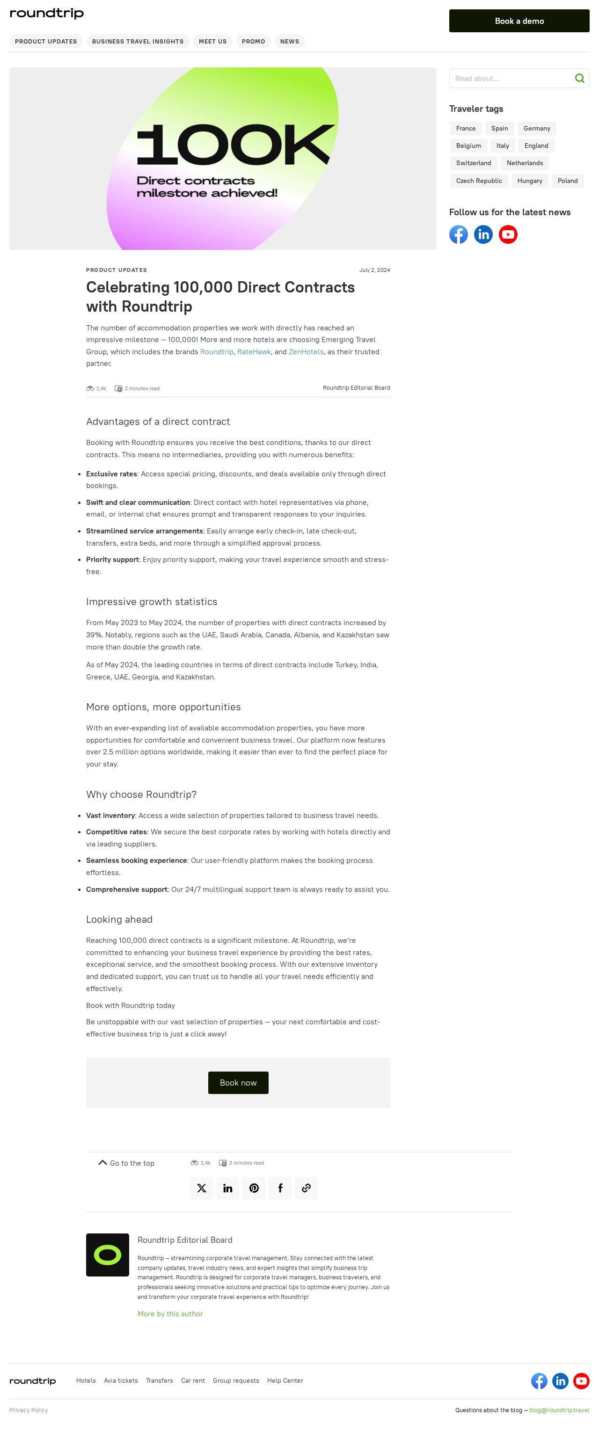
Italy (503, 145)
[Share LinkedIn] (228, 1188)
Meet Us (213, 41)
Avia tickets (121, 1380)
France (466, 128)
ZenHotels (306, 351)
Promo (253, 41)
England (536, 145)
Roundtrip (217, 351)
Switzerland (473, 163)
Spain (499, 128)
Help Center (285, 1380)
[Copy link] (306, 1188)
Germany (537, 128)
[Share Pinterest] (254, 1188)
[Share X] (201, 1188)
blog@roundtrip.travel (559, 1410)
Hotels (86, 1380)
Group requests (236, 1380)
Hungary (530, 180)
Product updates (46, 41)
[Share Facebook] (280, 1188)
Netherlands (525, 163)
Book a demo (519, 20)
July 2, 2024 (374, 269)
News (290, 41)
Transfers (159, 1380)
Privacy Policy (28, 1410)
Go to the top (131, 1162)
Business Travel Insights (138, 41)
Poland (568, 180)
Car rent (193, 1380)
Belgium (468, 145)
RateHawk (254, 351)
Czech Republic (479, 180)
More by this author (170, 1313)
